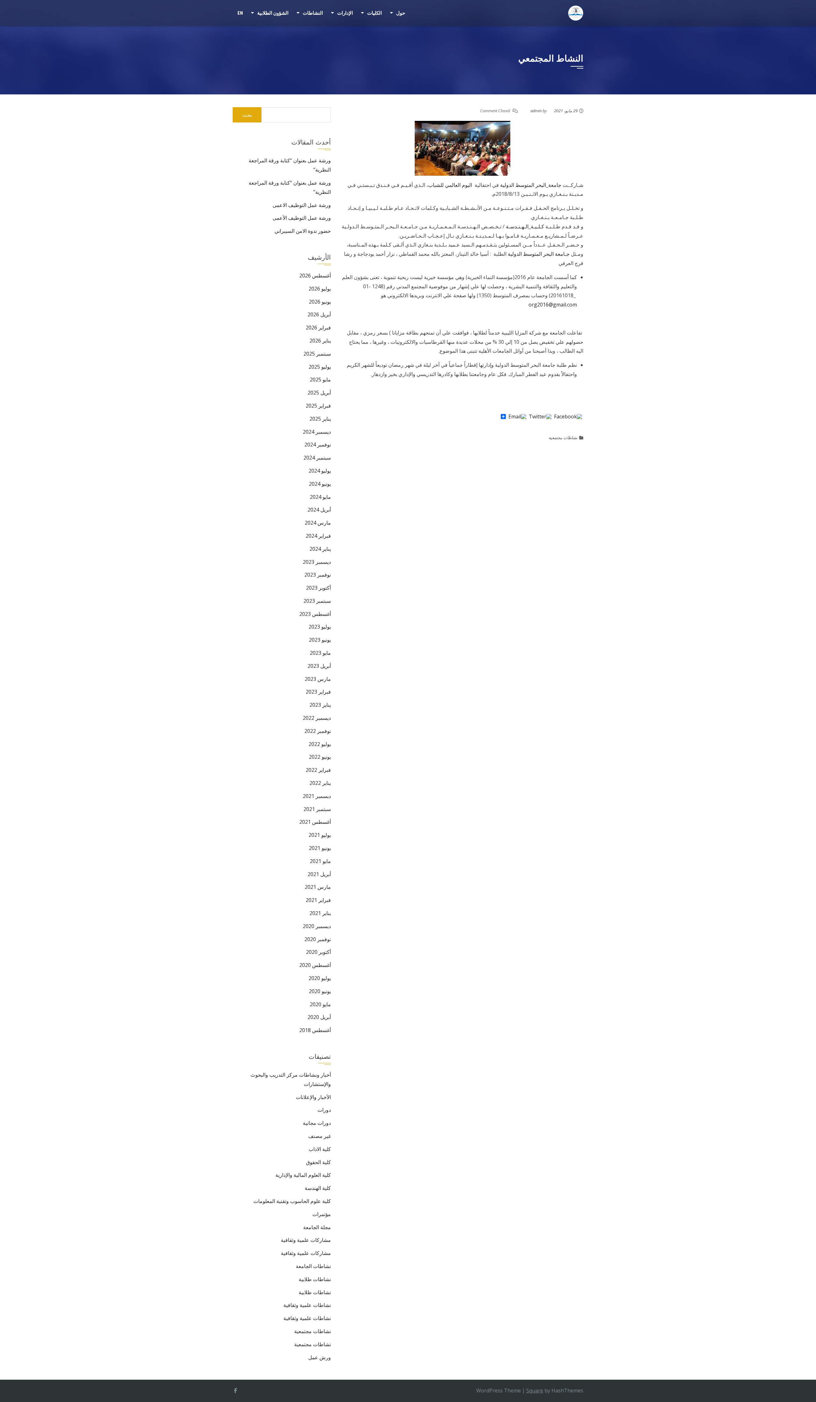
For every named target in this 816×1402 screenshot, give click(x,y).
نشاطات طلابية (315, 1279)
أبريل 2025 (319, 392)
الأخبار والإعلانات (313, 1097)
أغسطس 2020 (315, 965)
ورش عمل (319, 1357)
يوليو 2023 (320, 626)
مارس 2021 (318, 886)
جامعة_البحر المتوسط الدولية (530, 184)
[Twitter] (540, 417)
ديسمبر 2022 (317, 717)
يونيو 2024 (320, 483)
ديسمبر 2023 (317, 561)
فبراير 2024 (318, 535)
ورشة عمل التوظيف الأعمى (302, 217)
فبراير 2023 (318, 691)
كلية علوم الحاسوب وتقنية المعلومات (292, 1201)
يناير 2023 (320, 704)
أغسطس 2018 (315, 1030)
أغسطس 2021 (315, 821)
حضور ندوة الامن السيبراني (302, 230)
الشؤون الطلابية (272, 13)
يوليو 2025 (320, 366)
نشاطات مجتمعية (563, 437)
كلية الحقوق (318, 1162)
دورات (324, 1109)
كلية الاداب (320, 1149)
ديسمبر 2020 (317, 926)
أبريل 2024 (319, 509)
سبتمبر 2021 (317, 809)
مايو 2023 (320, 652)
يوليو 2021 (320, 834)
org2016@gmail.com (552, 304)
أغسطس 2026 (315, 275)
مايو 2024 (320, 496)
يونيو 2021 (320, 848)
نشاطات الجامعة (313, 1266)
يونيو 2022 (320, 756)
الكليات (374, 13)
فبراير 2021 (318, 900)
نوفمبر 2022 (317, 730)
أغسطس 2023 (315, 613)
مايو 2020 (320, 1004)
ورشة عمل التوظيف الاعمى (302, 205)
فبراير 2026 (318, 327)
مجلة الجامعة (317, 1227)
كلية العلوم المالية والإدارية (303, 1174)
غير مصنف (319, 1136)
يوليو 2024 (320, 470)
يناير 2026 (320, 340)
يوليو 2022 (320, 744)
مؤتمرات (321, 1214)
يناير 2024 (320, 548)
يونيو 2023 (320, 639)
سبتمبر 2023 (317, 600)
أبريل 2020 (319, 1017)
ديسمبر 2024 (317, 431)
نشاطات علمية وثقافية (307, 1305)
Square (534, 1390)
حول (400, 13)
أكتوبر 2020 (318, 952)
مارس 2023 (318, 679)
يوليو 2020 (320, 978)
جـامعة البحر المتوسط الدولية (539, 253)
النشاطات (313, 13)
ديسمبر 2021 (317, 796)
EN (240, 13)
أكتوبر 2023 (318, 587)
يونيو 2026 (320, 301)
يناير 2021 (320, 913)
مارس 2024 (318, 522)
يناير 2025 (320, 418)
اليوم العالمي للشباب (450, 184)
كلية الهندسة (318, 1188)
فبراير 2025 (318, 405)
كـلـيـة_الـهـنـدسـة (525, 226)
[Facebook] (568, 417)
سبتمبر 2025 (317, 353)
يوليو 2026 (320, 288)
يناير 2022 (320, 782)
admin (536, 111)
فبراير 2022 (318, 769)
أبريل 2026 (319, 314)
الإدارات (345, 13)
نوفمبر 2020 (317, 939)
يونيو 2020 (320, 991)
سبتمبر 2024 (317, 457)
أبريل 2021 (319, 874)
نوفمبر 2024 (317, 444)
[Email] (517, 417)
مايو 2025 (320, 379)
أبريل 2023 (319, 665)
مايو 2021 (320, 861)
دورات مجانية (317, 1122)
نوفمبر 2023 (317, 574)
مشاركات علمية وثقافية (306, 1239)
